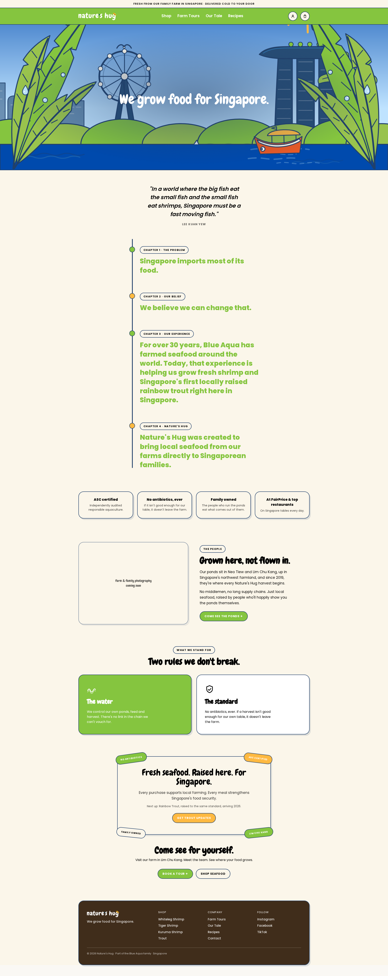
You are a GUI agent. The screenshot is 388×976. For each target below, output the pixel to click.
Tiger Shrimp (168, 925)
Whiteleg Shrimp (171, 919)
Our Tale (214, 16)
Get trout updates (194, 818)
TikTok (262, 932)
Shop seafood (213, 874)
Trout (162, 938)
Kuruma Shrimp (170, 932)
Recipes (235, 16)
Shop (166, 16)
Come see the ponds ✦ (224, 616)
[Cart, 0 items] (305, 16)
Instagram (265, 919)
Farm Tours (188, 16)
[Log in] (292, 16)
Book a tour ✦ (175, 874)
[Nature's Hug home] (97, 16)
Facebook (264, 925)
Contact (214, 938)
